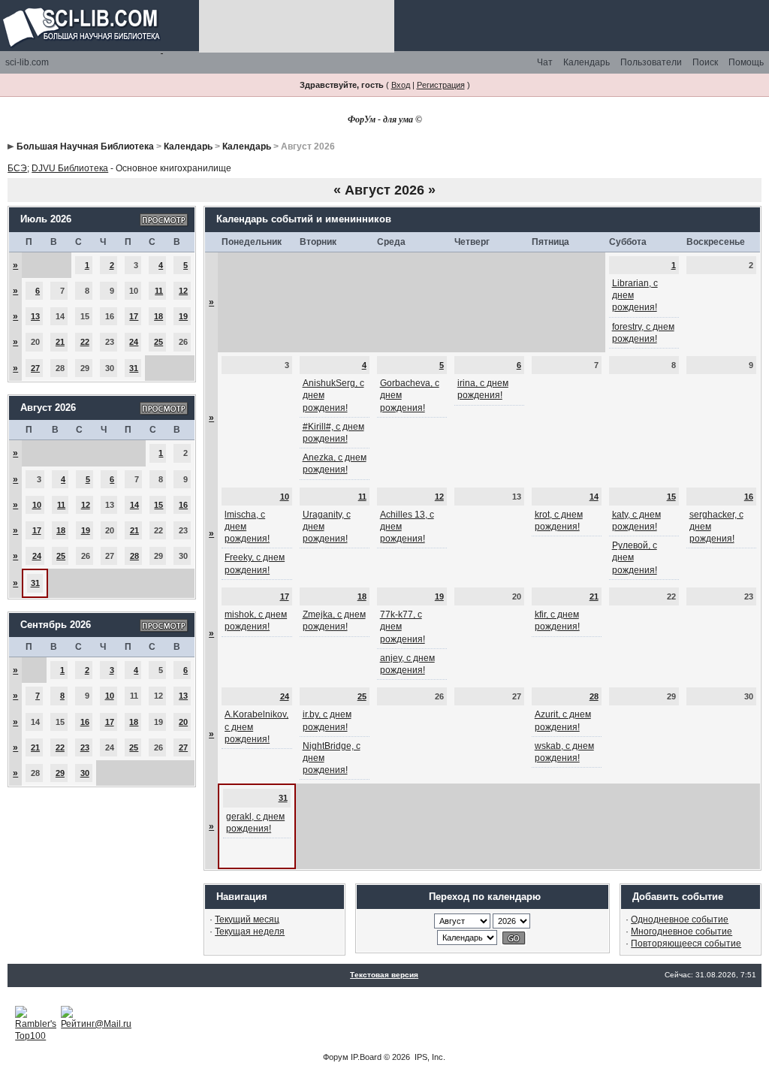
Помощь (746, 62)
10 (36, 504)
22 (84, 341)
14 (134, 504)
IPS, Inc (429, 1056)
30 (84, 773)
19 (183, 316)
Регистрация (441, 84)
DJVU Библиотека (70, 168)
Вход (400, 84)
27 (35, 368)
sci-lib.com (27, 62)
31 (133, 368)
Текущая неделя (250, 931)
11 (159, 290)
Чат (545, 62)
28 (134, 555)
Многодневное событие (681, 931)
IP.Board (366, 1056)
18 (158, 316)
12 (183, 290)
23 (84, 747)
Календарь (586, 62)
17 (133, 316)
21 (60, 341)
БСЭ (17, 168)
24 (133, 341)
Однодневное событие (679, 919)
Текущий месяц (247, 919)
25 (158, 341)
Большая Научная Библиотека (85, 146)
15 (158, 504)
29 (60, 773)
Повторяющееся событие (686, 943)
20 (183, 721)
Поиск (705, 62)
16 (183, 504)
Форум (335, 1056)
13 (35, 316)
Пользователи (651, 62)
